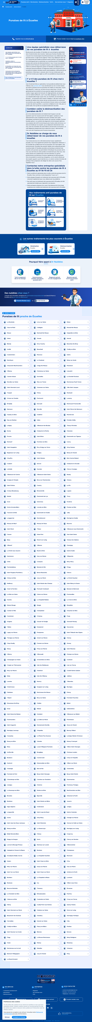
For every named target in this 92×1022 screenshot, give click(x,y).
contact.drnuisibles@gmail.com (70, 990)
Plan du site (57, 1020)
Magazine (70, 2)
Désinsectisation (44, 2)
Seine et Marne (17, 6)
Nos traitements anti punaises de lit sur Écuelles (13, 78)
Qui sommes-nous (37, 992)
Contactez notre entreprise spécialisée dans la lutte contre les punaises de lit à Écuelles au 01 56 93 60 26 (13, 73)
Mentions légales (47, 1020)
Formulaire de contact (47, 999)
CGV (53, 1020)
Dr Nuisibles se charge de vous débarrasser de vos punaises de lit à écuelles (13, 67)
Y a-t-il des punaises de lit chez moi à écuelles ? (13, 58)
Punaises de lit (25, 2)
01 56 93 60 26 (30, 38)
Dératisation (34, 2)
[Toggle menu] (4, 2)
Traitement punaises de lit (10, 990)
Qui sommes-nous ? (61, 2)
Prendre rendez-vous (72, 999)
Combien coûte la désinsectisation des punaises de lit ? (13, 62)
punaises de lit (37, 85)
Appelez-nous (14, 2)
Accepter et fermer (19, 1017)
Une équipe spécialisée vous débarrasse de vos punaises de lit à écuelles (13, 53)
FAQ (34, 994)
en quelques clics (79, 38)
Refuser (7, 1017)
